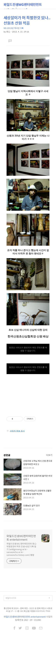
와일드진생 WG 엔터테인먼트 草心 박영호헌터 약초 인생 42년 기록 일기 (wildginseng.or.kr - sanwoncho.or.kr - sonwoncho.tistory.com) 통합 (21, 549)
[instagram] (27, 628)
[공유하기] (16, 419)
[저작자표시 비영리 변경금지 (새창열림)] (40, 419)
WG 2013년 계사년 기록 (13, 28)
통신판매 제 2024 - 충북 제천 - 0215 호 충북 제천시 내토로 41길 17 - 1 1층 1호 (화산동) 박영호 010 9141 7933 (28, 610)
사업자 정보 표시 (17, 431)
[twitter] (20, 628)
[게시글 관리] (19, 419)
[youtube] (34, 628)
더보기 (49, 455)
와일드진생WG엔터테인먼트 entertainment (23, 5)
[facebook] (14, 628)
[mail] (40, 628)
